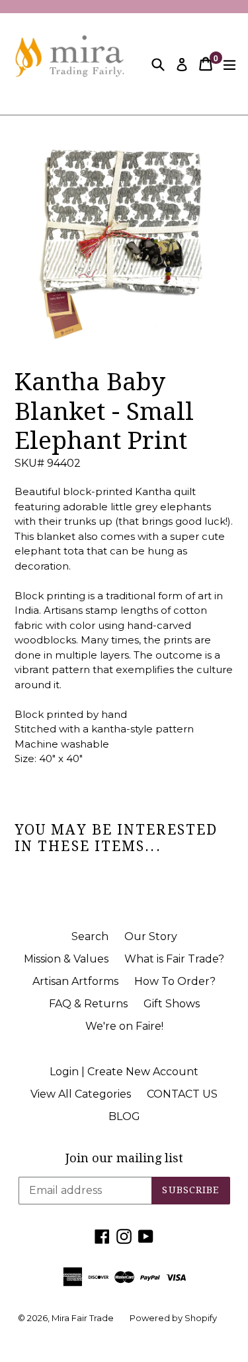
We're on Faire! (124, 1026)
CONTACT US (182, 1094)
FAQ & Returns (88, 1003)
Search (89, 936)
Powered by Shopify (173, 1318)
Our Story (150, 936)
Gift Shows (172, 1003)
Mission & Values (66, 959)
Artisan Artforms (75, 981)
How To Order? (175, 981)
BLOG (124, 1116)
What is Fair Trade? (174, 959)
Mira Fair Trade (83, 1318)
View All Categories (80, 1094)
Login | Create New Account (124, 1071)
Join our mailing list (124, 1158)
